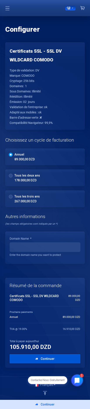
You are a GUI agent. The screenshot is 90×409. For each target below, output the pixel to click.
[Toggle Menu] (7, 8)
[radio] (11, 155)
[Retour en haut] (45, 393)
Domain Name (20, 238)
